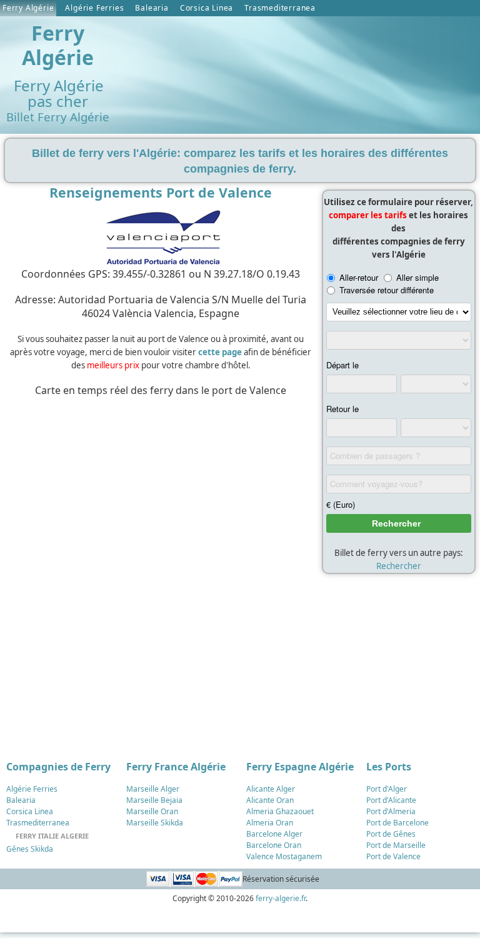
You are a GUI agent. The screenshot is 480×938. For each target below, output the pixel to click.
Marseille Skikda (154, 822)
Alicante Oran (270, 800)
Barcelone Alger (274, 834)
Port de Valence (393, 856)
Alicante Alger (270, 789)
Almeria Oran (269, 822)
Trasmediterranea (280, 8)
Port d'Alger (386, 789)
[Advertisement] (158, 466)
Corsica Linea (206, 8)
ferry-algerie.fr (281, 898)
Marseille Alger (152, 789)
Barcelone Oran (273, 845)
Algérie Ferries (94, 8)
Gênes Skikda (29, 849)
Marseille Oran (152, 811)
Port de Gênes (391, 834)
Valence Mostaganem (284, 856)
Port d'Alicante (391, 800)
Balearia (151, 8)
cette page (220, 352)
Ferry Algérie (28, 8)
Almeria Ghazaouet (280, 811)
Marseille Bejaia (154, 800)
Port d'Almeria (391, 811)
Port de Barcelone (397, 822)
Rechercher (398, 566)
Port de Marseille (396, 845)
